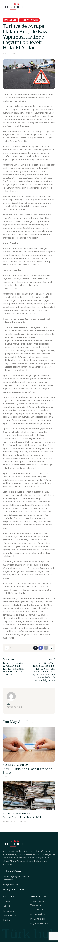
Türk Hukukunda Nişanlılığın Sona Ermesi (27, 770)
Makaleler (10, 20)
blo (8, 703)
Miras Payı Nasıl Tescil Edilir (23, 817)
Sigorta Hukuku (29, 20)
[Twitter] (35, 648)
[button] (53, 6)
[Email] (46, 648)
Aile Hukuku (9, 765)
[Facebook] (40, 648)
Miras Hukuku (23, 814)
